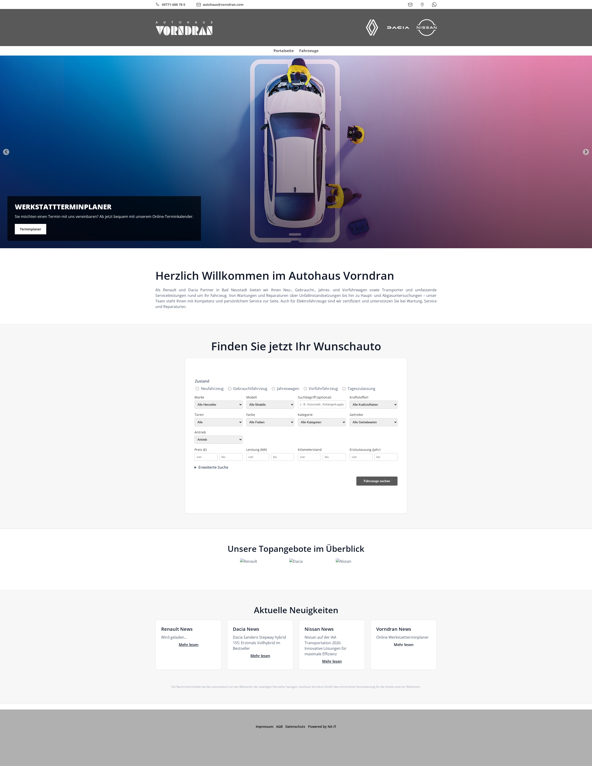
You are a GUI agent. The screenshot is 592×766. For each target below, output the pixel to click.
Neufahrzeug (212, 388)
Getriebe (356, 414)
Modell (251, 397)
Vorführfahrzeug (323, 388)
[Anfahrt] (422, 4)
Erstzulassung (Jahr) (365, 449)
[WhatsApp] (434, 4)
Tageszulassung (361, 388)
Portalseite (284, 50)
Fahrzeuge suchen (377, 481)
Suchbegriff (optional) (314, 397)
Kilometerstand (310, 449)
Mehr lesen (188, 644)
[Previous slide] (6, 152)
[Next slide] (586, 152)
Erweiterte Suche (213, 467)
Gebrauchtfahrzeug (250, 388)
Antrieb (200, 432)
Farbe (250, 414)
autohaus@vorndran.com (469, 222)
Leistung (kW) (256, 449)
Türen (199, 414)
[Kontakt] (410, 4)
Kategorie (305, 414)
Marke (199, 397)
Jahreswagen (288, 388)
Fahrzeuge (308, 50)
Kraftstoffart (359, 397)
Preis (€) (200, 449)
